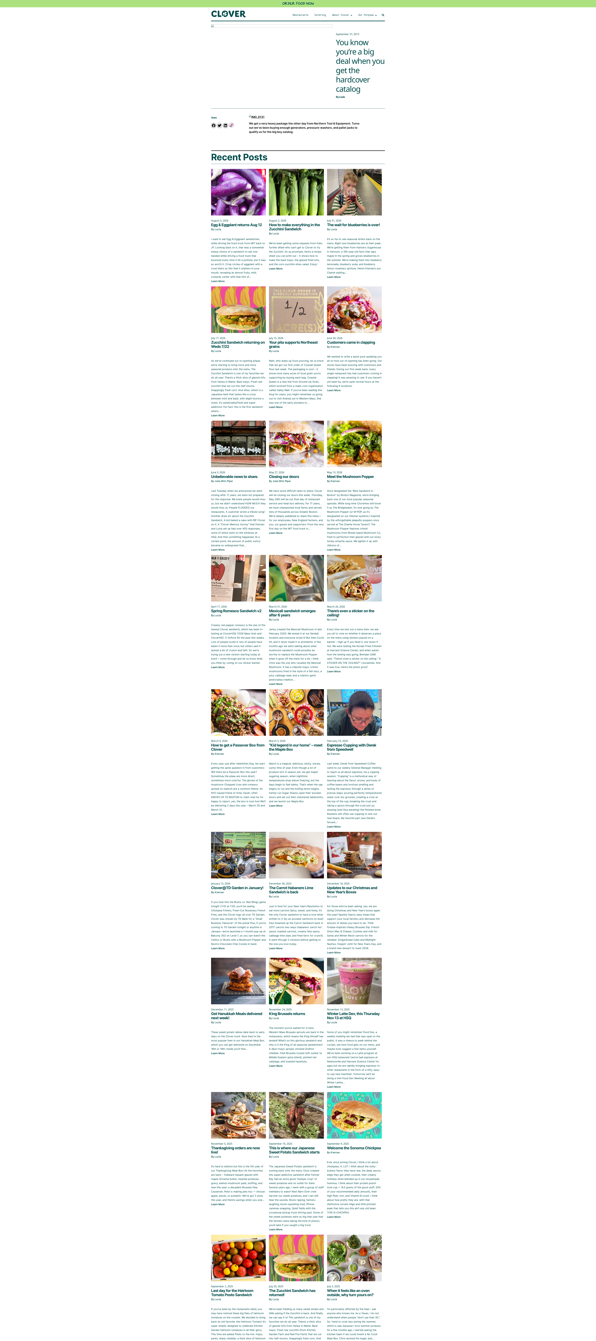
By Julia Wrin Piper (222, 481)
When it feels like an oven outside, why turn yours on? (350, 1292)
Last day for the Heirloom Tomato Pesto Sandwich (232, 1292)
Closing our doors (284, 476)
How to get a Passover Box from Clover (237, 747)
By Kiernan (333, 346)
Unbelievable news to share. (234, 476)
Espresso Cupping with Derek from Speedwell (351, 747)
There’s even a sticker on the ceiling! (350, 613)
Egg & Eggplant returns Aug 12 (236, 225)
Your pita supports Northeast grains (293, 344)
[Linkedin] (225, 125)
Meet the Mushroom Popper (350, 476)
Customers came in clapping (351, 342)
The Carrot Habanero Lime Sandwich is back (291, 890)
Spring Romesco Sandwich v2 (236, 611)
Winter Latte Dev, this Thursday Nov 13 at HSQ (353, 1015)
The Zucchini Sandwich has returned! (292, 1292)
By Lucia (340, 96)
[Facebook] (213, 125)
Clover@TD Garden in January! (237, 888)
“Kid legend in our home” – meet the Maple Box (295, 747)
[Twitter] (219, 125)
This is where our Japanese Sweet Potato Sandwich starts (294, 1150)
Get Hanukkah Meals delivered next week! (236, 1015)
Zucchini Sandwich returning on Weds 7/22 (238, 344)
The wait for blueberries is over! (353, 225)
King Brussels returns (287, 1013)
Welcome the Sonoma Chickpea (354, 1148)
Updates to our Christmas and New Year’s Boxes (352, 890)
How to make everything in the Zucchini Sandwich (294, 227)
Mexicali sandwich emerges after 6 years (292, 613)
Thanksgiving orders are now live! (235, 1150)
